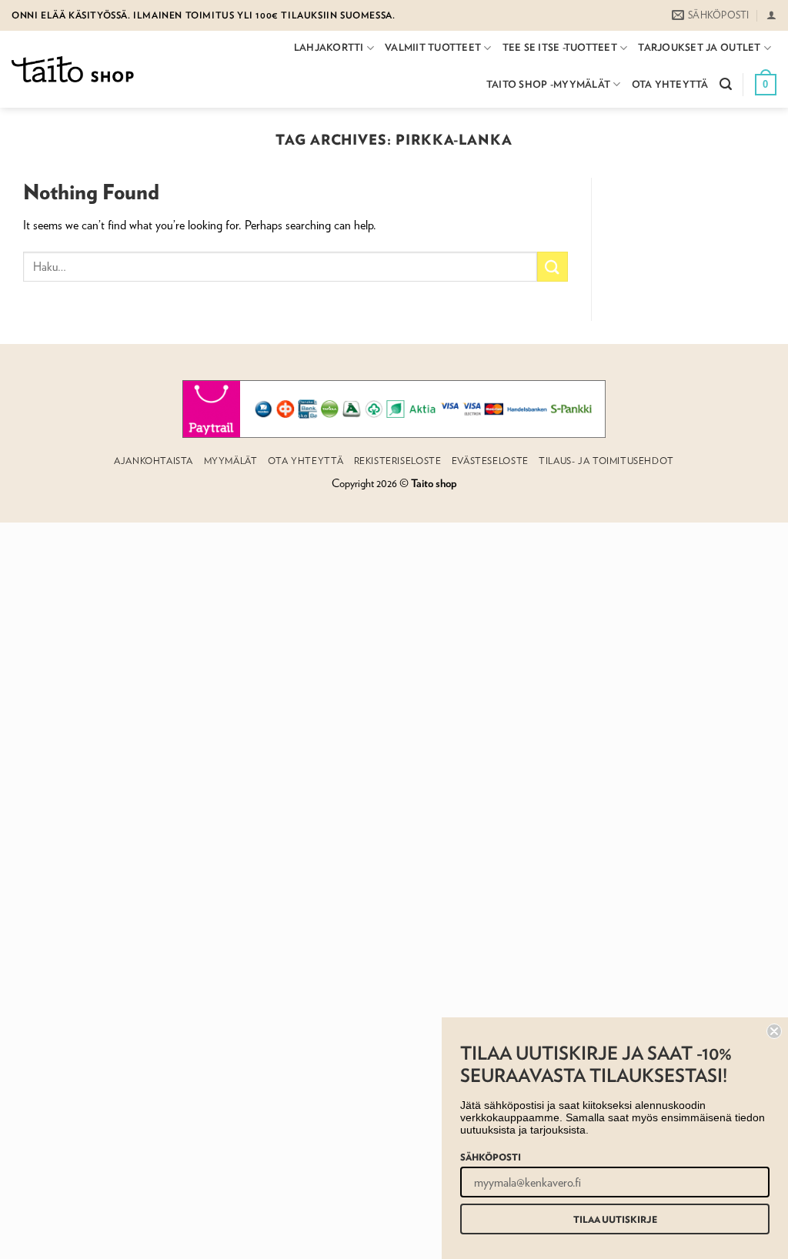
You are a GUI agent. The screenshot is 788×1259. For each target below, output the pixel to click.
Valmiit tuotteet (433, 47)
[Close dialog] (774, 1031)
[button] (771, 15)
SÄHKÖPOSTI (490, 1156)
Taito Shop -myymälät (548, 84)
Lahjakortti (329, 47)
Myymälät (231, 460)
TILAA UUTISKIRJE (615, 1219)
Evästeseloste (490, 460)
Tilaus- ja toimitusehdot (606, 460)
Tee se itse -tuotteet (560, 47)
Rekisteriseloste (398, 460)
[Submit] (552, 267)
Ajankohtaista (153, 460)
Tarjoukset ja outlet (699, 47)
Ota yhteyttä (670, 84)
